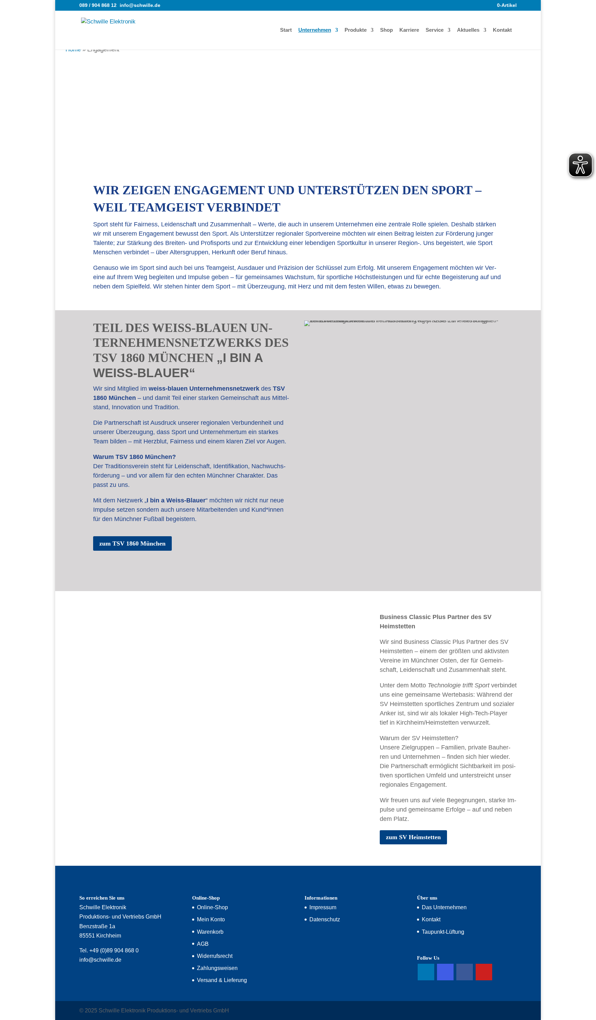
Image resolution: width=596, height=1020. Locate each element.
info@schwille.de (100, 960)
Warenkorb (210, 932)
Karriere (409, 30)
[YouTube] (484, 972)
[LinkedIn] (426, 972)
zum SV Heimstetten (413, 837)
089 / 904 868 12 (98, 5)
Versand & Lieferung (222, 980)
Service (435, 30)
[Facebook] (464, 972)
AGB (203, 944)
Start (286, 30)
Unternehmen (314, 30)
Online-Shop (212, 907)
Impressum (322, 907)
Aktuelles (468, 30)
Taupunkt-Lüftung (443, 932)
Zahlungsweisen (217, 968)
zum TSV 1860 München (132, 543)
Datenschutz (324, 919)
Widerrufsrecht (214, 956)
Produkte (356, 30)
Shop (386, 30)
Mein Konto (211, 919)
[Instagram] (445, 972)
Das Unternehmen (444, 907)
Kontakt (502, 30)
